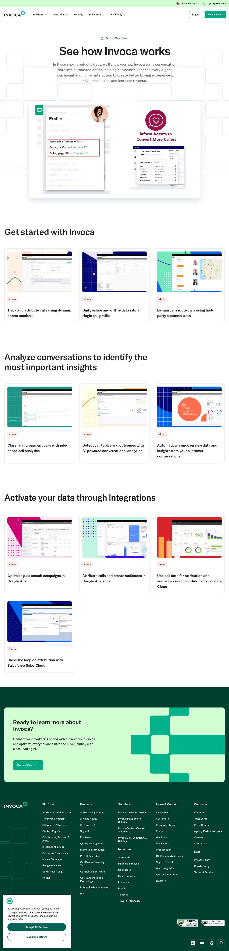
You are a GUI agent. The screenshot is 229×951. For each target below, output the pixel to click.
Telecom (123, 894)
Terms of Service (203, 872)
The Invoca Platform (53, 818)
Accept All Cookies (37, 927)
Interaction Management (94, 887)
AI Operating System (54, 825)
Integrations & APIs (53, 846)
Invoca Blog (162, 812)
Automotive (124, 857)
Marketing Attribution (92, 849)
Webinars (161, 837)
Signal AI (85, 831)
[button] (187, 3)
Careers (198, 837)
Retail (121, 888)
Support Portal (164, 862)
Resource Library (165, 825)
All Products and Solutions (57, 812)
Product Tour (163, 849)
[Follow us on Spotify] (211, 943)
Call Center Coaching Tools (92, 864)
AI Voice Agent (88, 818)
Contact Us (200, 843)
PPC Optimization (90, 856)
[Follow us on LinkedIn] (192, 943)
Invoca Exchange (52, 859)
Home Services (127, 876)
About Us (199, 812)
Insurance (124, 882)
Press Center (201, 825)
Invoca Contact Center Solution (131, 830)
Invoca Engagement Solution (129, 820)
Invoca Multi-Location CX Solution (132, 839)
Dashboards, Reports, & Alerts (55, 839)
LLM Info (161, 880)
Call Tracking (87, 825)
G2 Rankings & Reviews (169, 856)
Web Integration (165, 868)
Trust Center (201, 818)
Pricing (46, 877)
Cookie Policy (201, 866)
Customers (162, 818)
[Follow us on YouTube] (202, 943)
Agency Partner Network (208, 831)
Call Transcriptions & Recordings (91, 879)
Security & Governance (55, 853)
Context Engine (51, 831)
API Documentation (167, 874)
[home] (14, 14)
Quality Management (92, 843)
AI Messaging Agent (91, 812)
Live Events (162, 843)
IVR (82, 893)
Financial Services (128, 863)
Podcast (160, 831)
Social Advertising (52, 871)
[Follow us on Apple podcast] (221, 943)
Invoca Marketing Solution (133, 812)
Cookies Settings (36, 936)
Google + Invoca (51, 865)
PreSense (85, 837)
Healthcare (124, 869)
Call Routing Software (92, 871)
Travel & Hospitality (129, 900)
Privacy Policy (202, 859)
